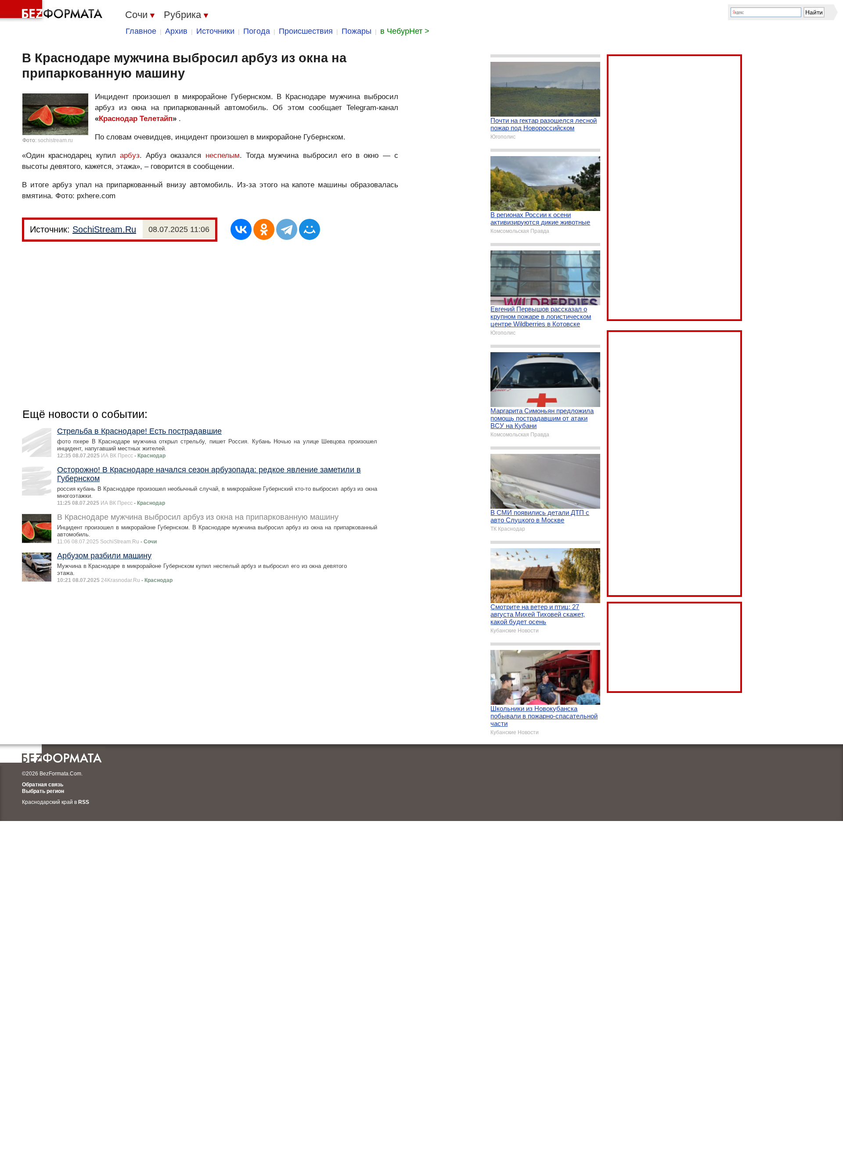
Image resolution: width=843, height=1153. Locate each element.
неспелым (222, 155)
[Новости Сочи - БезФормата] (52, 11)
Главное (141, 31)
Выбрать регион (43, 791)
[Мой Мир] (309, 229)
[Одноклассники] (263, 229)
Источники (215, 31)
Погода (256, 31)
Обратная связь (42, 785)
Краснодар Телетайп (136, 118)
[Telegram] (286, 229)
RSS (83, 802)
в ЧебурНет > (404, 31)
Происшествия (306, 31)
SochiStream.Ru (104, 229)
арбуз (130, 155)
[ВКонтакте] (241, 229)
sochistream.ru (55, 140)
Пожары (356, 31)
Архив (176, 31)
